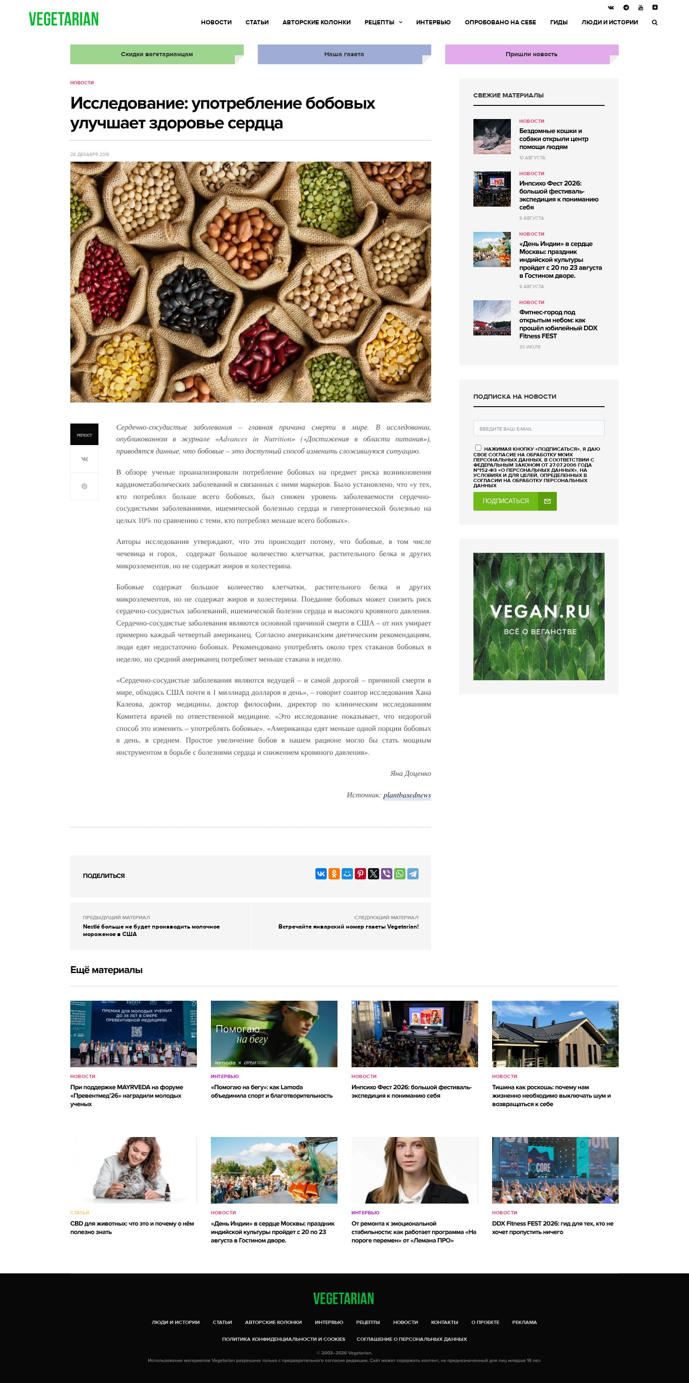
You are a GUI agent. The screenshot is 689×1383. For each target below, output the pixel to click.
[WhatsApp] (399, 873)
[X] (373, 873)
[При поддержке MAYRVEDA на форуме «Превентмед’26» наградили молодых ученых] (133, 1034)
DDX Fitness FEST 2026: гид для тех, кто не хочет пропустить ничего (553, 1228)
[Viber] (386, 873)
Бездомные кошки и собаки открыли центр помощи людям (553, 139)
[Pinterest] (360, 873)
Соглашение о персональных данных (412, 1339)
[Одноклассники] (334, 873)
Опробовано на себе (500, 22)
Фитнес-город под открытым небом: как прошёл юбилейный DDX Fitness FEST (558, 324)
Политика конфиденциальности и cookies (283, 1339)
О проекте (485, 1322)
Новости (216, 22)
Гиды (559, 22)
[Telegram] (413, 873)
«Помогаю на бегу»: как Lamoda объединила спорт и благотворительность (271, 1092)
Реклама (524, 1322)
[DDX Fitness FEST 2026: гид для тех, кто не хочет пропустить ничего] (555, 1170)
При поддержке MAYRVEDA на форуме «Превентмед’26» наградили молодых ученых (126, 1096)
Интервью (433, 22)
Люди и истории (610, 22)
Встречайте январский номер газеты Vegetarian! (348, 926)
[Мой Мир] (347, 873)
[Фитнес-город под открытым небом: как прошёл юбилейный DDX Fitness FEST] (492, 317)
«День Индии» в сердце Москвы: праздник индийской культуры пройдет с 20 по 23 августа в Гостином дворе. (560, 260)
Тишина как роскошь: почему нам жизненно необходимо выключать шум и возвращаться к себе (551, 1096)
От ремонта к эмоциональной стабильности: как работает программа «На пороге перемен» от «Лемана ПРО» (414, 1232)
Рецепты (379, 22)
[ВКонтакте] (321, 873)
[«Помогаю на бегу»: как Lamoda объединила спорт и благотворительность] (274, 1034)
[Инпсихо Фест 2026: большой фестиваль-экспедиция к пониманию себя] (492, 189)
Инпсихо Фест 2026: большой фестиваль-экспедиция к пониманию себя (559, 195)
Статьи (257, 22)
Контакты (444, 1322)
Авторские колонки (317, 22)
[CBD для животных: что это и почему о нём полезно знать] (133, 1170)
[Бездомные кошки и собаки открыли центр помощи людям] (492, 136)
